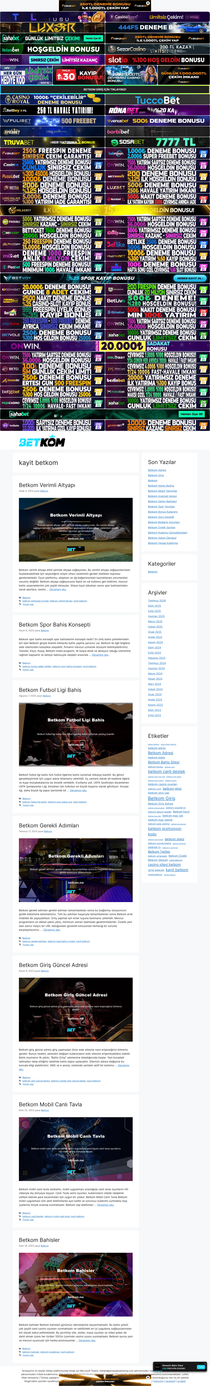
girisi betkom (156, 870)
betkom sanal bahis (155, 840)
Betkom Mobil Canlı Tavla (50, 1104)
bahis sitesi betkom (168, 744)
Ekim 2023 (154, 710)
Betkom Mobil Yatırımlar (162, 491)
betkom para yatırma (159, 823)
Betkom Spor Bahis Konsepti (54, 624)
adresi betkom (153, 744)
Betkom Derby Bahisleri (162, 501)
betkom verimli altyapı (61, 601)
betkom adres (157, 748)
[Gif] (105, 210)
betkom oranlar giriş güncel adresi (68, 1080)
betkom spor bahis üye (60, 802)
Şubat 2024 (155, 689)
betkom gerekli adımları (34, 941)
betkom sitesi (174, 839)
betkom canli (170, 767)
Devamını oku (58, 589)
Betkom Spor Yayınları (161, 506)
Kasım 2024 (155, 642)
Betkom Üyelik (178, 855)
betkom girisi (172, 788)
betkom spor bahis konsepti (67, 666)
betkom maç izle (172, 815)
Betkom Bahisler (39, 1240)
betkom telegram (179, 844)
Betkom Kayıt (181, 811)
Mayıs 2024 (155, 673)
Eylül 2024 (154, 652)
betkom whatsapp (157, 856)
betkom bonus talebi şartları (36, 666)
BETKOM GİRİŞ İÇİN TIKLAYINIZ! (105, 89)
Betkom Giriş (156, 475)
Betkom (26, 597)
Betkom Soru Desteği (161, 517)
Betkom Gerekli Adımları (49, 825)
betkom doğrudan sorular (35, 601)
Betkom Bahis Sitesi (163, 762)
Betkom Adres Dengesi (162, 537)
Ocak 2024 (155, 694)
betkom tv (154, 847)
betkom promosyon (178, 824)
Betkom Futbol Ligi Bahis (50, 690)
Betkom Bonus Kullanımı (163, 511)
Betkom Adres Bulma (161, 485)
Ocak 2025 (154, 631)
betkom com (154, 789)
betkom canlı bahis (173, 777)
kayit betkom (80, 601)
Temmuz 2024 (157, 663)
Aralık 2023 (155, 699)
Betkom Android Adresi (162, 496)
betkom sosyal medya (159, 843)
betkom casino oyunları (162, 784)
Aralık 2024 (155, 637)
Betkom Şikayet (158, 860)
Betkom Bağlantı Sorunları (164, 522)
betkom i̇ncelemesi (50, 1352)
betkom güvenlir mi (176, 807)
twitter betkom (169, 875)
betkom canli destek (32, 1216)
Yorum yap (28, 604)
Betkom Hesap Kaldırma (163, 543)
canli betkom (175, 860)
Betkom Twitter (159, 851)
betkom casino (170, 781)
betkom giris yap (158, 792)
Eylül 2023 (154, 715)
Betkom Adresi (157, 470)
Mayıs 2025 (155, 621)
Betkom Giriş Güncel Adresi (53, 965)
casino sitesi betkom (164, 864)
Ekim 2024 (154, 647)
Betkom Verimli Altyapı (47, 485)
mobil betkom (155, 874)
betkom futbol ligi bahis (34, 802)
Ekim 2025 (154, 605)
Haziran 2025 (156, 616)
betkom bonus (155, 766)
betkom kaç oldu (154, 816)
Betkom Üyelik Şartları (161, 527)
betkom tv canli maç (170, 848)
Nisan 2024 (155, 678)
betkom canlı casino (156, 781)
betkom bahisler (30, 1352)
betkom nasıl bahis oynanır (61, 941)
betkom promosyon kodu (164, 831)
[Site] (52, 153)
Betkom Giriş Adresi (160, 803)
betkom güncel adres (156, 808)
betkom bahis (156, 757)
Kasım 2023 (155, 704)
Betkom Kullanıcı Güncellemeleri (167, 532)
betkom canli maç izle (156, 777)
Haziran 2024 (156, 668)
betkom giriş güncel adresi (36, 1080)
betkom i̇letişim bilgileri (159, 812)
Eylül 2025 (154, 611)
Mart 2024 (154, 684)
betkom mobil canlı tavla (57, 1216)
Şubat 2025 (155, 626)
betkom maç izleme (160, 819)
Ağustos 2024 (156, 657)
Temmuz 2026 (157, 600)
